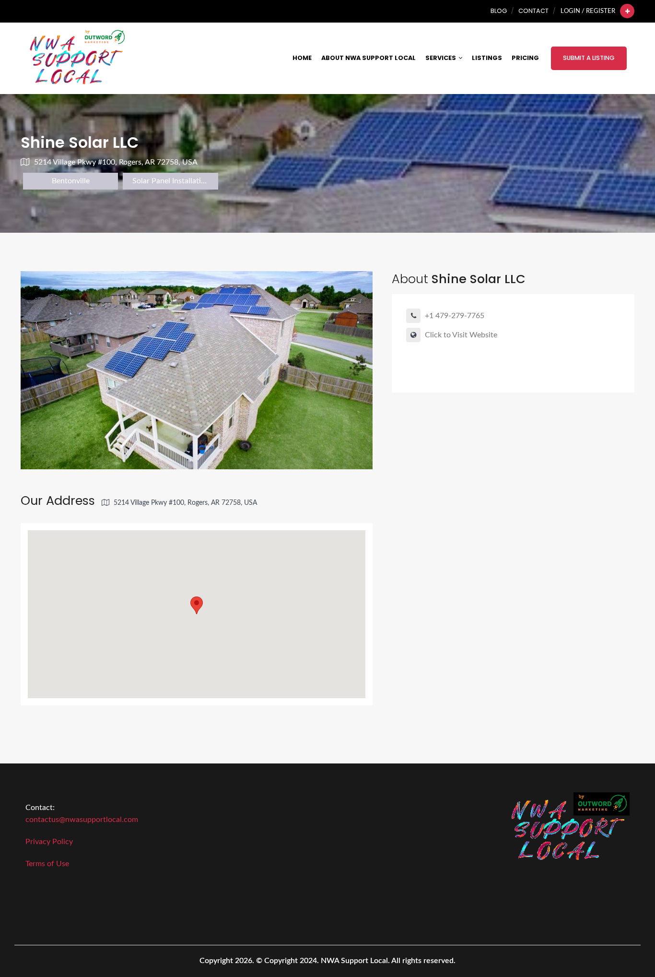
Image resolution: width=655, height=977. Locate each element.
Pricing (525, 58)
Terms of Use (47, 864)
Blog (499, 11)
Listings (487, 58)
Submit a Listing (589, 58)
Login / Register (588, 11)
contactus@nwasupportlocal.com (81, 819)
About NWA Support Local (368, 58)
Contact (533, 11)
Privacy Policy (49, 842)
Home (302, 58)
